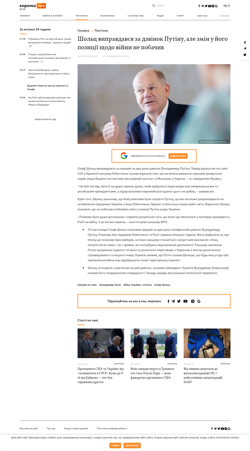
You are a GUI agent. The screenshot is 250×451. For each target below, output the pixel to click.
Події (160, 15)
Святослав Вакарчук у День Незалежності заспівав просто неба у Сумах (49, 73)
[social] (199, 6)
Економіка (108, 15)
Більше (225, 15)
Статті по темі (88, 320)
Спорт (180, 15)
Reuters (215, 179)
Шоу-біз (202, 15)
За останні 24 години (35, 29)
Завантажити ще (45, 119)
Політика (82, 15)
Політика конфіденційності (112, 428)
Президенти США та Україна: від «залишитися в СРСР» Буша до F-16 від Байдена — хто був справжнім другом (101, 375)
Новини (25, 15)
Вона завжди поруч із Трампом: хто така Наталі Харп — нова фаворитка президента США (152, 373)
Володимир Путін (110, 284)
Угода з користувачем (76, 428)
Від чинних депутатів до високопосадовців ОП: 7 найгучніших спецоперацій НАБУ (203, 375)
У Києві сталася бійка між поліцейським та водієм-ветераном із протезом (49, 58)
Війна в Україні (53, 15)
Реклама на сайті (29, 428)
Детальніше (132, 445)
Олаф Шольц (87, 168)
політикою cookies (227, 438)
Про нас (51, 428)
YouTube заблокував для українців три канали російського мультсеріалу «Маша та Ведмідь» (49, 101)
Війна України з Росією (137, 284)
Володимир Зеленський (211, 268)
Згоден (115, 445)
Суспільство (136, 15)
